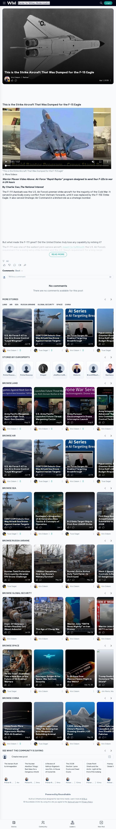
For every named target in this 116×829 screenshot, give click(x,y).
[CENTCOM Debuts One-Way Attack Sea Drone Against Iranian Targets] (48, 328)
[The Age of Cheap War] (48, 616)
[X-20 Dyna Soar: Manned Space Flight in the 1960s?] (80, 669)
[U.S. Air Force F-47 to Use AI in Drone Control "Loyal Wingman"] (17, 328)
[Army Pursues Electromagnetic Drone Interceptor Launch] (80, 406)
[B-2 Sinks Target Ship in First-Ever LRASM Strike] (80, 511)
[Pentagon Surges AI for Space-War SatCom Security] (48, 669)
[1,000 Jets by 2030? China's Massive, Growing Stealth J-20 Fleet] (80, 721)
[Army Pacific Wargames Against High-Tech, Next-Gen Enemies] (17, 406)
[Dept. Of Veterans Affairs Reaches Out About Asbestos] (17, 616)
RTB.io (84, 799)
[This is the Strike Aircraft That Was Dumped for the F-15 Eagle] (58, 46)
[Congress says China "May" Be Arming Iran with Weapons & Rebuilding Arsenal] (48, 721)
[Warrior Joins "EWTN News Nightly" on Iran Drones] (80, 616)
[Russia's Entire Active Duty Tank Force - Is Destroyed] (80, 564)
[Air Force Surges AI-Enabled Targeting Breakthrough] (80, 328)
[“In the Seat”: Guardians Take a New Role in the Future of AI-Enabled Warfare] (17, 669)
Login (108, 3)
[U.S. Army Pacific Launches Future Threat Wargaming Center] (48, 406)
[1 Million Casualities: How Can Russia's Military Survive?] (48, 564)
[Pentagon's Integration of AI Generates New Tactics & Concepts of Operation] (48, 511)
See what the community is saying (22, 750)
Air (7, 261)
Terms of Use (73, 802)
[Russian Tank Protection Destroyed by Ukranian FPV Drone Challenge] (17, 564)
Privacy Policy (87, 802)
